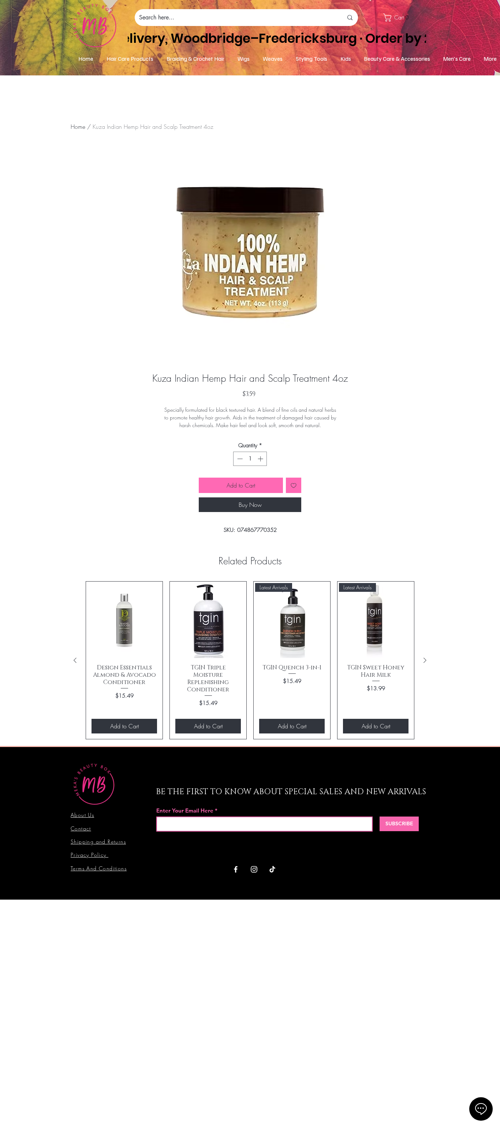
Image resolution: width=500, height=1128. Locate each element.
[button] (399, 18)
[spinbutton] (250, 459)
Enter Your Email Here (184, 810)
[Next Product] (425, 660)
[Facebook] (235, 869)
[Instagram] (254, 869)
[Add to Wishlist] (293, 485)
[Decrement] (239, 459)
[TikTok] (272, 869)
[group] (250, 660)
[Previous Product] (75, 660)
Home (78, 127)
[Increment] (261, 459)
